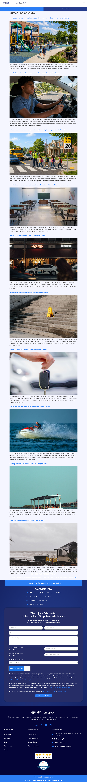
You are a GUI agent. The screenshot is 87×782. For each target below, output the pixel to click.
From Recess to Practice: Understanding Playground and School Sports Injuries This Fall (39, 18)
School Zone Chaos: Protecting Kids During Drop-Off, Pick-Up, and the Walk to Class (38, 130)
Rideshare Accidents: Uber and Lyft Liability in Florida (28, 236)
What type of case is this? (16, 659)
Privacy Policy (29, 680)
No (15, 650)
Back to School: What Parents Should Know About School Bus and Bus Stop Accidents (39, 185)
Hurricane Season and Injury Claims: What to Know (27, 521)
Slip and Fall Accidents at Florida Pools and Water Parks (29, 293)
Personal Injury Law (34, 738)
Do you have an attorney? (16, 647)
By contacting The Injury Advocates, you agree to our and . (39, 691)
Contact (6, 750)
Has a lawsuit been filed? (16, 653)
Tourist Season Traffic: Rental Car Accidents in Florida (28, 350)
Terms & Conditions (17, 680)
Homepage (7, 734)
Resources (7, 738)
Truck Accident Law (34, 746)
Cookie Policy (48, 777)
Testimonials (8, 746)
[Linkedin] (50, 725)
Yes (11, 650)
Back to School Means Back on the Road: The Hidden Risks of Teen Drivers (35, 73)
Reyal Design (57, 780)
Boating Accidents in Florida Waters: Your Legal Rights (28, 464)
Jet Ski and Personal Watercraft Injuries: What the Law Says (30, 407)
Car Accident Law (33, 742)
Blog (5, 742)
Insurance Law (32, 734)
